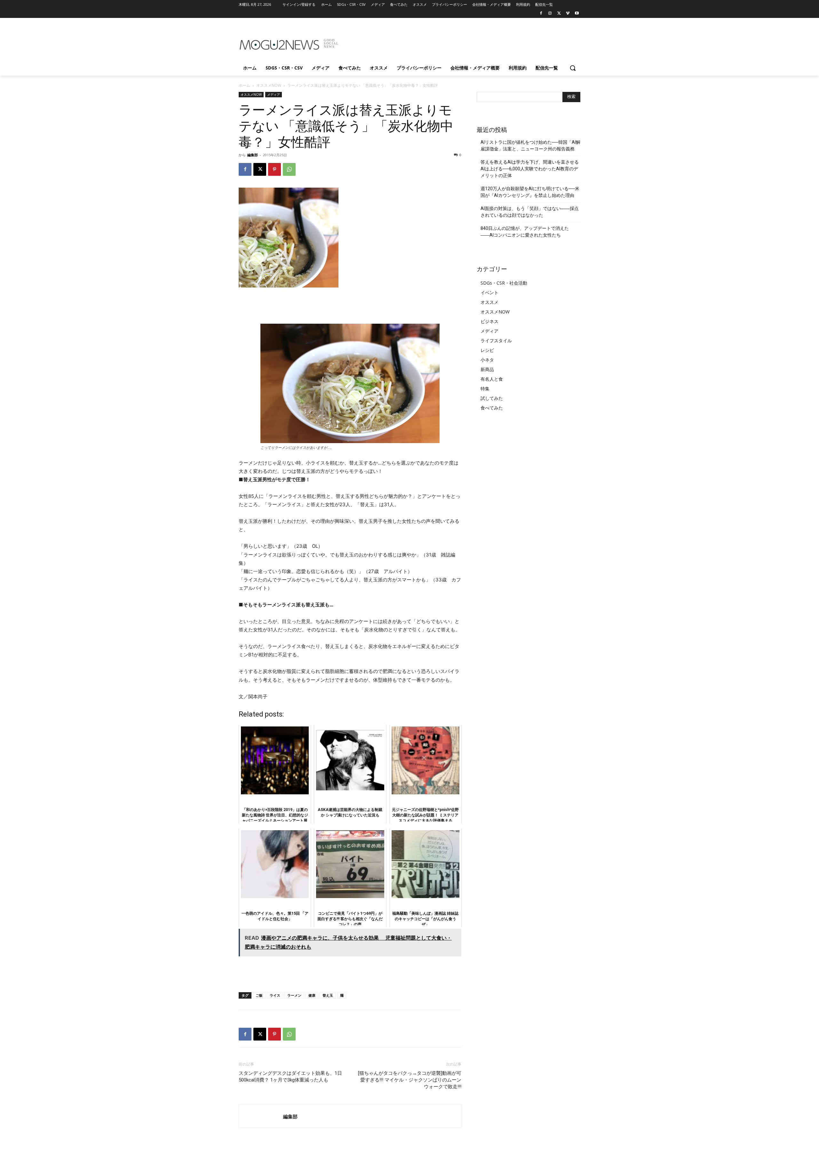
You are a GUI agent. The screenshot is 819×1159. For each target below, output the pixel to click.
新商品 (487, 369)
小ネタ (487, 360)
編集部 (252, 154)
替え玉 (327, 995)
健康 (311, 995)
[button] (572, 68)
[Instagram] (550, 13)
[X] (559, 13)
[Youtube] (576, 13)
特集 (485, 388)
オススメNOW (268, 85)
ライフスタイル (496, 340)
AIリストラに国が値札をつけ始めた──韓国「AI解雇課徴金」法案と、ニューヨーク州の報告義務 (530, 145)
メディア (273, 94)
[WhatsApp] (289, 169)
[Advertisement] (457, 41)
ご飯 (259, 995)
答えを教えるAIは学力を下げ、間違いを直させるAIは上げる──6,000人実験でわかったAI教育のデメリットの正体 (530, 168)
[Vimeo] (567, 13)
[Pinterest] (274, 169)
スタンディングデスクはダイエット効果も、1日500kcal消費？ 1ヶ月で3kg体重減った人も (290, 1076)
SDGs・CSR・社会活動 (504, 283)
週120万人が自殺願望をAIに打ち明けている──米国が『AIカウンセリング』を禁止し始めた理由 (530, 192)
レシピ (487, 350)
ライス (275, 995)
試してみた (492, 398)
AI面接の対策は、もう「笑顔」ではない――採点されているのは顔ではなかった (530, 212)
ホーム (244, 85)
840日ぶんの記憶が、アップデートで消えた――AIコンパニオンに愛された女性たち (525, 232)
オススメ (489, 302)
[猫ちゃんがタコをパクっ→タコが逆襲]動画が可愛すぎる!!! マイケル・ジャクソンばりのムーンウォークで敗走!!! (409, 1080)
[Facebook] (541, 13)
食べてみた (492, 408)
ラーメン (294, 995)
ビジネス (489, 321)
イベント (489, 292)
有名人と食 (492, 379)
